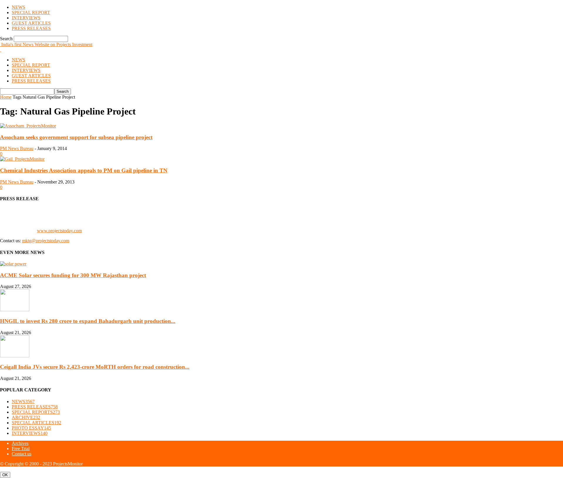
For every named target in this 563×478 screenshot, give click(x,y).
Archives (20, 443)
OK (5, 475)
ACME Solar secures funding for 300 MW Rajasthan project (73, 275)
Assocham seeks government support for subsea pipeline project (76, 137)
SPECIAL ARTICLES (36, 422)
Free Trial (21, 448)
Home (5, 97)
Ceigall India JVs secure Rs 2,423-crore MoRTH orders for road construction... (94, 367)
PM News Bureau (16, 148)
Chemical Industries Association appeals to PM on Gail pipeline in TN (83, 170)
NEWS (18, 7)
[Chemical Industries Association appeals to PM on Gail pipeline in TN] (22, 158)
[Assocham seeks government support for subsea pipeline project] (28, 125)
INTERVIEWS (26, 17)
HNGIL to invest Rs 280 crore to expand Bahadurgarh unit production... (87, 321)
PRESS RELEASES (31, 28)
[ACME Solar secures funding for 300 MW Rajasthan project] (13, 263)
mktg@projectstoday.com (45, 240)
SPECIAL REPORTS (36, 412)
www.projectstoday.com (59, 230)
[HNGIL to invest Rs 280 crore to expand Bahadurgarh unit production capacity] (14, 309)
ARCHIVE (26, 417)
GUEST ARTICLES (31, 23)
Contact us (21, 453)
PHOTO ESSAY (31, 427)
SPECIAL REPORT (31, 12)
